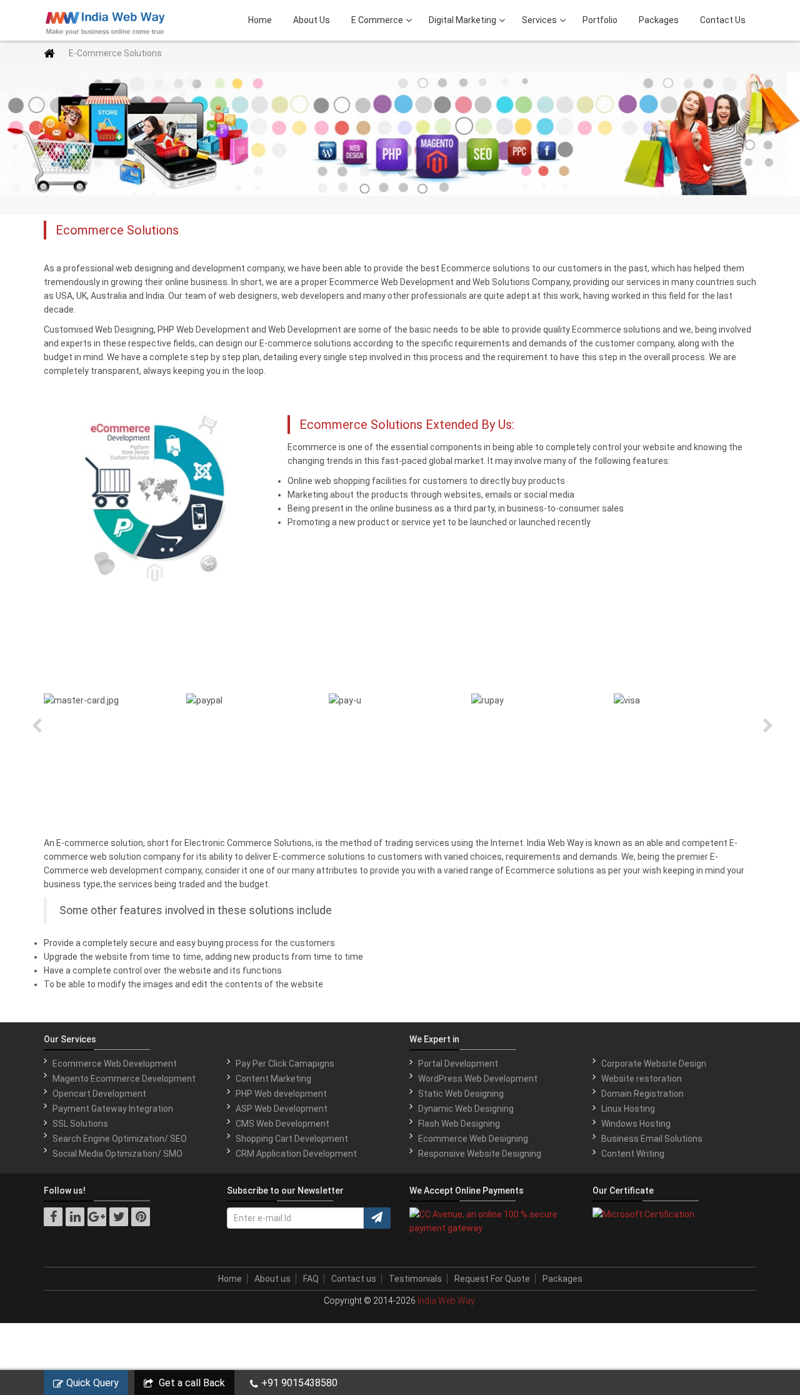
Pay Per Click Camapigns (285, 1064)
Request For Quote (492, 1279)
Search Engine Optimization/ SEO (119, 1139)
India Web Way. (447, 1301)
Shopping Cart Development (292, 1139)
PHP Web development (281, 1094)
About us (272, 1279)
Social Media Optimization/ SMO (117, 1154)
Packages (659, 20)
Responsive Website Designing (479, 1154)
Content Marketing (273, 1079)
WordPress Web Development (478, 1079)
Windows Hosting (636, 1124)
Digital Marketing (462, 20)
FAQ (311, 1279)
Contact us (353, 1279)
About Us (311, 20)
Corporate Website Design (653, 1064)
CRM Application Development (296, 1154)
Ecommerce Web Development (114, 1064)
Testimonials (415, 1279)
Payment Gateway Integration (112, 1109)
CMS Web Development (282, 1124)
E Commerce (377, 20)
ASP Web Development (282, 1109)
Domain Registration (642, 1094)
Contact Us (723, 20)
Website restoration (641, 1079)
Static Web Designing (461, 1094)
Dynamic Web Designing (466, 1109)
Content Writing (632, 1154)
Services (539, 20)
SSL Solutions (80, 1124)
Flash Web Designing (459, 1124)
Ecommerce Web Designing (473, 1139)
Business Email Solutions (651, 1139)
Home (260, 20)
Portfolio (600, 20)
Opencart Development (99, 1094)
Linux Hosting (628, 1109)
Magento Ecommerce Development (124, 1079)
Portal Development (458, 1064)
